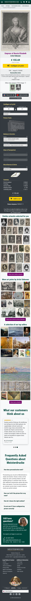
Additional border (6, 112)
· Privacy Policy (5, 567)
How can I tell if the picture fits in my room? (15, 494)
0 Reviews (18, 98)
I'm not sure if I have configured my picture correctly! (14, 507)
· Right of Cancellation (7, 569)
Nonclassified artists (16, 6)
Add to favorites (23, 95)
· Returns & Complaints (7, 571)
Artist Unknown (25, 6)
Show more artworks (15, 402)
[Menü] (1, 2)
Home (2, 6)
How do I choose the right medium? (14, 501)
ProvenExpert (10, 440)
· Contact (4, 562)
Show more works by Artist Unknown (15, 319)
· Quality (18, 565)
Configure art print (17, 66)
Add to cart (16, 199)
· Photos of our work (21, 567)
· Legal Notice (5, 564)
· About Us (4, 573)
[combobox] (15, 114)
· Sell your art (19, 564)
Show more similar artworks (15, 274)
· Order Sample (20, 571)
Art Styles (8, 6)
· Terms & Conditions (6, 565)
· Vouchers (19, 569)
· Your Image (19, 562)
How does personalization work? (13, 470)
